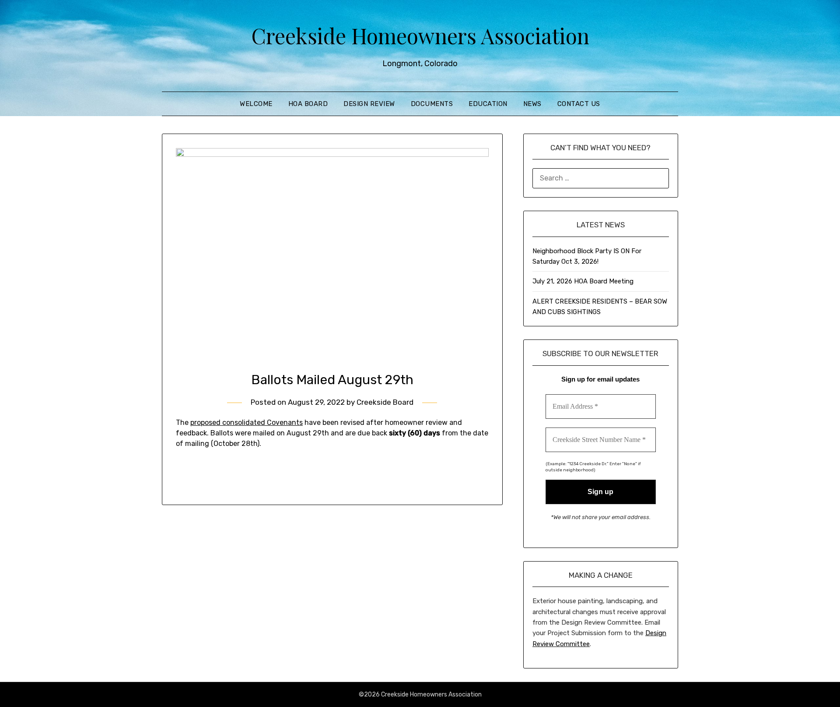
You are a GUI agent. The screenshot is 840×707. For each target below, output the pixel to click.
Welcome (256, 104)
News (532, 104)
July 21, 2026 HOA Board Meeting (583, 281)
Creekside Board (385, 402)
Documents (432, 104)
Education (488, 104)
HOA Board (308, 104)
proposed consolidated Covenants (246, 422)
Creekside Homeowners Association (420, 35)
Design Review (369, 104)
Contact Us (578, 104)
